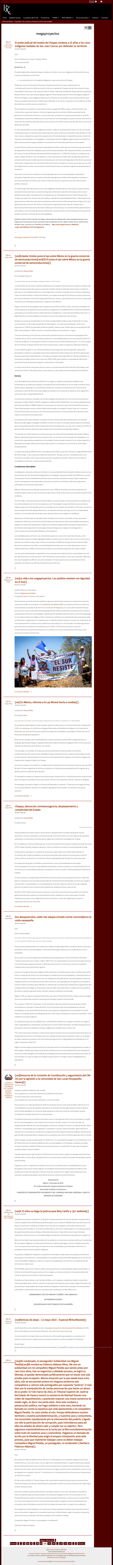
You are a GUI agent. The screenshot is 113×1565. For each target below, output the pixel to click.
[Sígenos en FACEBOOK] (104, 2)
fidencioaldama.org (9, 1362)
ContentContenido (44, 1561)
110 (61, 1543)
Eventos (95, 18)
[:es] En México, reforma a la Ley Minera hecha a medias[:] (46, 702)
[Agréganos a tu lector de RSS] (108, 2)
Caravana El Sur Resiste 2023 (52, 604)
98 (37, 1543)
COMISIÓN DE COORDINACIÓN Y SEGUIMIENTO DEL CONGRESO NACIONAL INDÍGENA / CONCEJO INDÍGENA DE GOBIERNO (8, 1090)
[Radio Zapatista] (44, 8)
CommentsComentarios (63, 1561)
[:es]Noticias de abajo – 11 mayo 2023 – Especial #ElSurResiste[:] (50, 1319)
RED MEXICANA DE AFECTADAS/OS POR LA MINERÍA (8, 1215)
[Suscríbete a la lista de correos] (96, 2)
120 (65, 1543)
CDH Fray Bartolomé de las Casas (8, 45)
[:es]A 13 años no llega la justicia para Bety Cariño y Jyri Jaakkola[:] (52, 1211)
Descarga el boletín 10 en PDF (26, 237)
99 (41, 1543)
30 (31, 1543)
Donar (92, 2)
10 (24, 1543)
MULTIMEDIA (67, 18)
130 (69, 1543)
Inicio (4, 18)
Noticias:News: (7, 21)
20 (27, 1543)
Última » (81, 1543)
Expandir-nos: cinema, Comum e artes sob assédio (33, 21)
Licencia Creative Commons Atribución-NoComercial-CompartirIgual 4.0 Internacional (56, 1553)
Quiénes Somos (15, 18)
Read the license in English (56, 1557)
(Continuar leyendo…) (23, 692)
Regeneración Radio (8, 581)
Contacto (104, 18)
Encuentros (45, 18)
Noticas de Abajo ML (8, 1322)
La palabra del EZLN (30, 18)
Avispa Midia (8, 257)
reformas (25, 728)
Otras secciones (82, 18)
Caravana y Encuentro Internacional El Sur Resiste (64, 1328)
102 (53, 1543)
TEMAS (55, 18)
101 (49, 1543)
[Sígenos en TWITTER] (99, 2)
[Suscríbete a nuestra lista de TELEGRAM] (101, 2)
